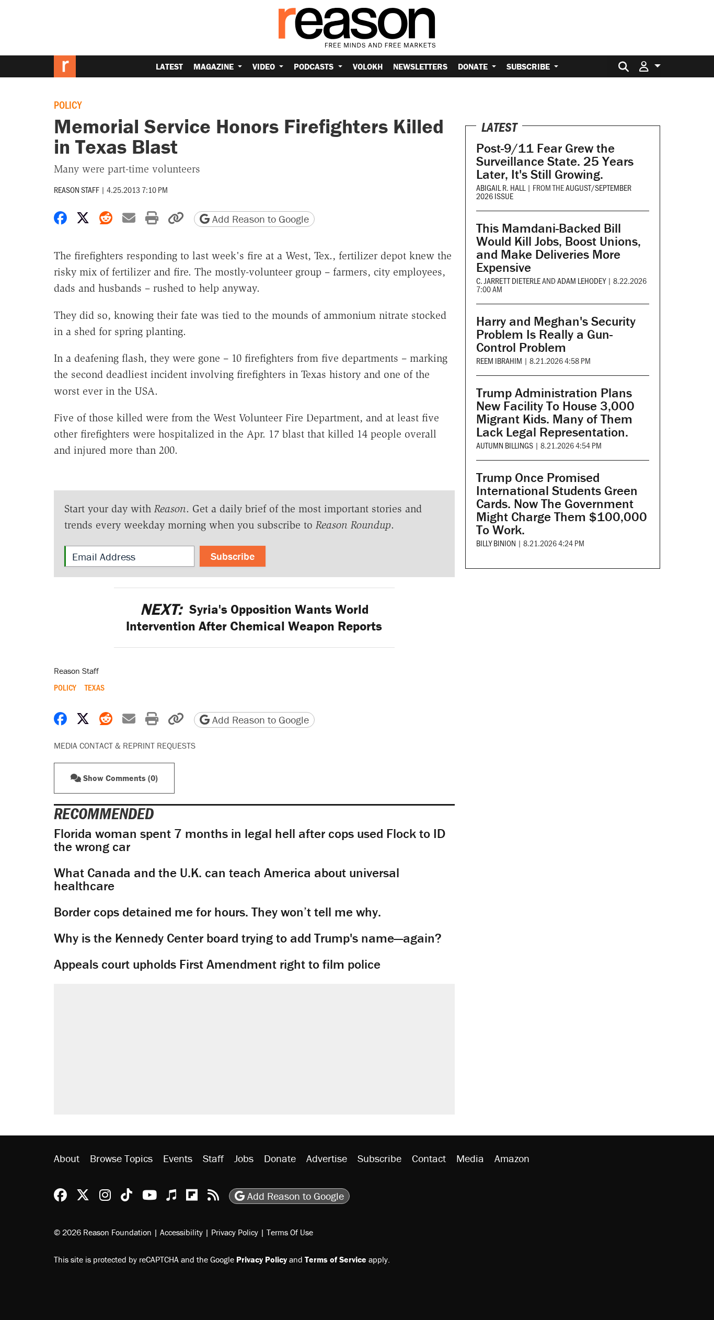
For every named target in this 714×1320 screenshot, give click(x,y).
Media (470, 1158)
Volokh (368, 66)
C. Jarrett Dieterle (508, 280)
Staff (213, 1158)
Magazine (214, 66)
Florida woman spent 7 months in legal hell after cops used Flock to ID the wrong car (249, 840)
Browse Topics (121, 1158)
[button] (649, 66)
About (66, 1158)
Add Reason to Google (259, 218)
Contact (429, 1158)
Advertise (326, 1158)
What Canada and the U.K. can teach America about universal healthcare (226, 879)
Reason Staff (76, 189)
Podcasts (315, 66)
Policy (68, 104)
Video (264, 66)
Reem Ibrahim (499, 360)
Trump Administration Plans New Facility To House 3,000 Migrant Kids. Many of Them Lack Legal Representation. (555, 412)
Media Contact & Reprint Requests (124, 745)
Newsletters (420, 66)
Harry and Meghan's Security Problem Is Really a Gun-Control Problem (556, 334)
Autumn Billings (504, 445)
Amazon (511, 1158)
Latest (169, 66)
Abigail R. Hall (500, 187)
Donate (474, 66)
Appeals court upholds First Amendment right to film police (217, 964)
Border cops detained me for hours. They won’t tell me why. (217, 912)
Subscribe (529, 66)
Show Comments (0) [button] (119, 778)
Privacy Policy (234, 1232)
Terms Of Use (290, 1232)
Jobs (244, 1158)
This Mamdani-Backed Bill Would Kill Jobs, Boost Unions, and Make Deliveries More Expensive (558, 248)
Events (177, 1158)
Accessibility (181, 1232)
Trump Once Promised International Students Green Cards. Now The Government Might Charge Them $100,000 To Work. (561, 503)
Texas (95, 687)
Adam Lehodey (581, 280)
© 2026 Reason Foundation (103, 1232)
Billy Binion (496, 542)
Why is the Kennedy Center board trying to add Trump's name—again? (248, 938)
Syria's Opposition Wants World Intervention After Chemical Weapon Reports (254, 617)
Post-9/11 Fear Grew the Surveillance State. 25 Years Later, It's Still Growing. (555, 161)
